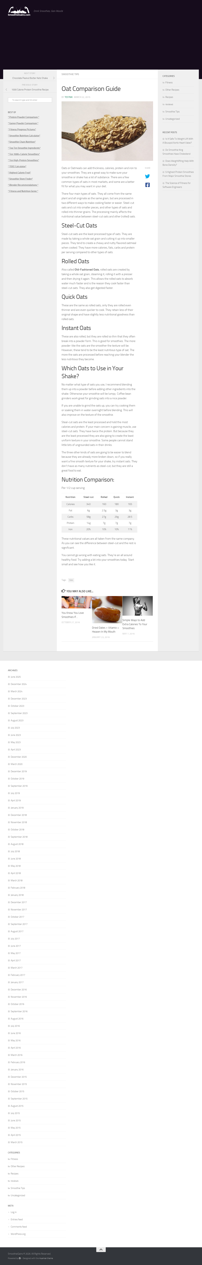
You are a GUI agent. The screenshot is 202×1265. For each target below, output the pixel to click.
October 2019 (17, 778)
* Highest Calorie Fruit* (19, 172)
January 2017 (17, 982)
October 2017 (17, 916)
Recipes (169, 97)
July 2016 (15, 1026)
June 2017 (16, 946)
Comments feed (19, 1226)
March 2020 (16, 764)
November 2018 (19, 822)
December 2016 (19, 989)
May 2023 (16, 742)
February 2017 (18, 975)
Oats (71, 580)
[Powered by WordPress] (20, 1258)
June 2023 (16, 735)
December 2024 (19, 684)
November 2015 (19, 1084)
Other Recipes (172, 89)
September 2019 (19, 786)
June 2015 (16, 1120)
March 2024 (16, 691)
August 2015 (17, 1106)
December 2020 (19, 756)
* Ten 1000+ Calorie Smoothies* (24, 154)
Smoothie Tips (70, 74)
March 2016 (16, 1055)
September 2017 (19, 924)
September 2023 (19, 713)
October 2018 (17, 829)
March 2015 (16, 1142)
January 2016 (17, 1069)
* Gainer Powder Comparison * (23, 123)
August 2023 (17, 720)
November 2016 (19, 996)
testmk (69, 97)
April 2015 (16, 1135)
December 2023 (19, 698)
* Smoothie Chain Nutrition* (22, 141)
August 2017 (17, 931)
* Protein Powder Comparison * (23, 117)
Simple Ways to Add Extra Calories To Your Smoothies (134, 624)
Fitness (169, 82)
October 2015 (17, 1091)
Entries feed (17, 1219)
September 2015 (19, 1098)
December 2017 (19, 902)
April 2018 (16, 873)
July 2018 (15, 851)
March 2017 (16, 967)
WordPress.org (18, 1234)
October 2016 (17, 1004)
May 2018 (16, 866)
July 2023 (15, 727)
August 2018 (17, 844)
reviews (169, 104)
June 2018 (16, 858)
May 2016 (16, 1040)
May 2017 (16, 953)
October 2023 (17, 706)
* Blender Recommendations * (23, 185)
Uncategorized (172, 118)
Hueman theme (46, 1258)
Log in (14, 1212)
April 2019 (16, 800)
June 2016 (16, 1033)
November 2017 (19, 909)
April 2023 (16, 749)
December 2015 (19, 1076)
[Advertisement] (101, 46)
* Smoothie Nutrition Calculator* (24, 135)
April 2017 (16, 960)
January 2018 (17, 895)
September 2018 (19, 836)
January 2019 (17, 807)
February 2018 (18, 887)
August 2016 (17, 1018)
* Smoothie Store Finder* (20, 178)
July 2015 (15, 1113)
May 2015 (16, 1127)
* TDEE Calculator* (17, 166)
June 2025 (16, 676)
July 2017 (15, 938)
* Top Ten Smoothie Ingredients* (24, 148)
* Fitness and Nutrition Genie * (23, 191)
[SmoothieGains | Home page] (19, 11)
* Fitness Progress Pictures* (22, 129)
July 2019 (15, 793)
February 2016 (18, 1062)
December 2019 (19, 771)
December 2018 (19, 815)
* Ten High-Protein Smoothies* (23, 160)
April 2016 (16, 1047)
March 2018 (16, 880)
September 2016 (19, 1011)
